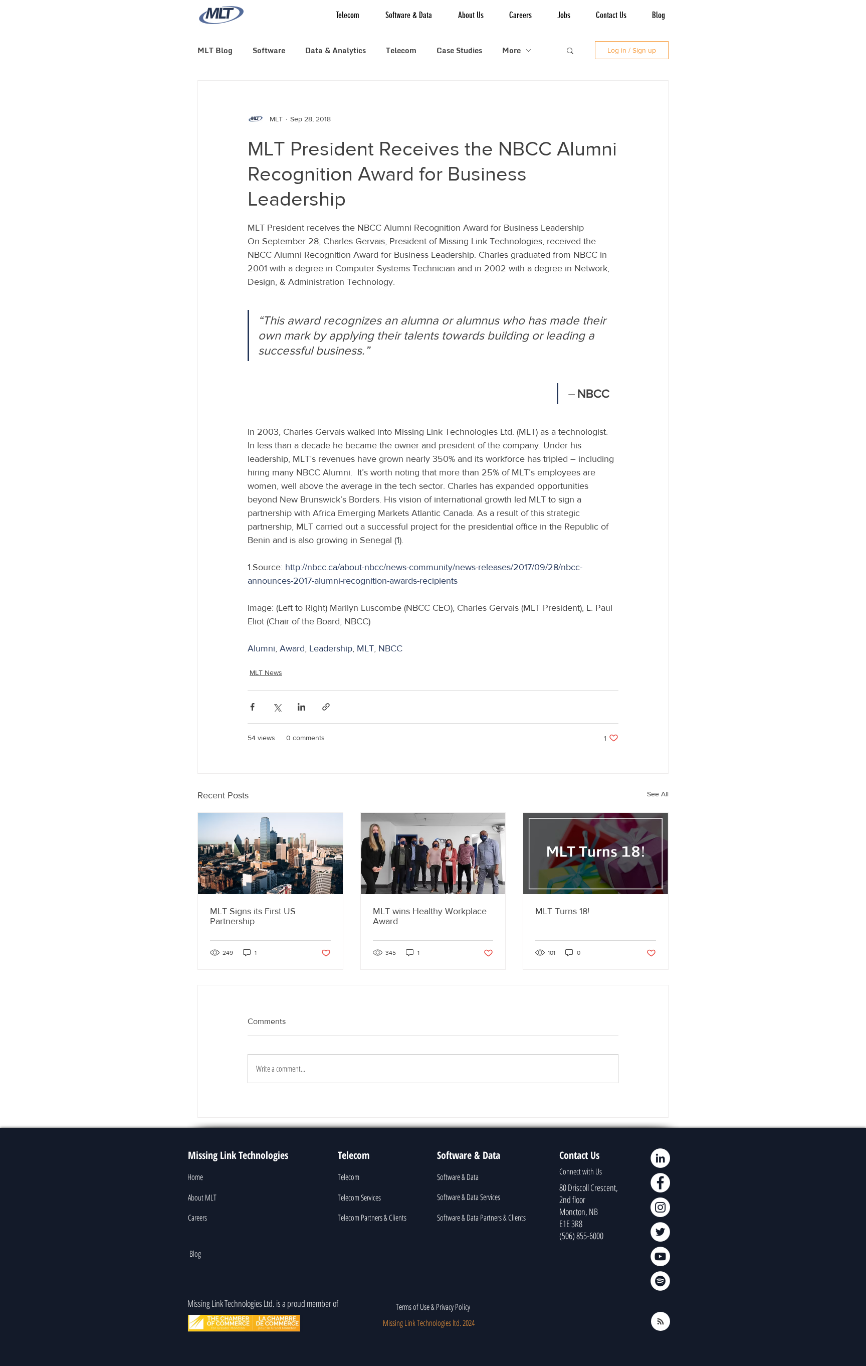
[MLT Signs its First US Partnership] (270, 853)
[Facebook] (660, 1182)
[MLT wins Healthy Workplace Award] (433, 853)
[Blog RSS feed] (660, 1322)
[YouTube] (660, 1256)
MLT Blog (215, 50)
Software (269, 50)
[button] (570, 50)
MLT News (266, 672)
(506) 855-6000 (581, 1236)
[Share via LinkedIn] (301, 707)
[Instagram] (660, 1207)
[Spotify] (660, 1281)
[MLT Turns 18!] (595, 853)
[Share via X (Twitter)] (277, 707)
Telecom (401, 50)
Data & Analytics (335, 50)
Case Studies (459, 50)
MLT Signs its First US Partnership (253, 916)
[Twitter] (660, 1232)
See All (658, 794)
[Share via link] (326, 707)
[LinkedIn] (660, 1158)
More (511, 50)
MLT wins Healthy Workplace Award (430, 916)
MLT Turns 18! (562, 911)
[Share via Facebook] (252, 707)
